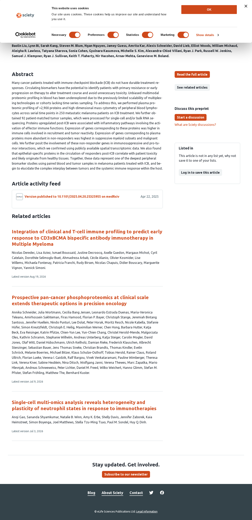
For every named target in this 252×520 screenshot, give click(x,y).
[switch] (113, 35)
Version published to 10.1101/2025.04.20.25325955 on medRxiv (72, 196)
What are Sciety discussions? (195, 124)
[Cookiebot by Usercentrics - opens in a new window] (25, 35)
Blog (91, 493)
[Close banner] (246, 6)
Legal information (147, 511)
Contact (136, 493)
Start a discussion (190, 117)
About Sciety (112, 493)
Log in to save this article (200, 172)
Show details (205, 35)
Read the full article (192, 74)
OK (209, 9)
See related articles (192, 87)
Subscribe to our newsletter (126, 474)
